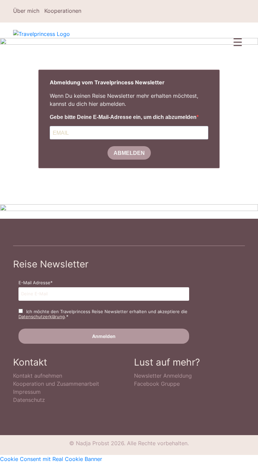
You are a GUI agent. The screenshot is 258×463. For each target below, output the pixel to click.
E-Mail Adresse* (35, 282)
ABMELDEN (129, 153)
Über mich (26, 10)
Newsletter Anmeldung (163, 375)
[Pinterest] (223, 11)
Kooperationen (62, 10)
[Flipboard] (232, 11)
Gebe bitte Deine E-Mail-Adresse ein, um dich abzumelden (123, 117)
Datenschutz (29, 399)
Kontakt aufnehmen (37, 375)
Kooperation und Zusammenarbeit (56, 383)
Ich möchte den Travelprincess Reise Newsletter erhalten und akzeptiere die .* (102, 314)
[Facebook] (203, 11)
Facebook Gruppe (157, 383)
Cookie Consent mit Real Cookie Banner (51, 459)
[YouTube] (242, 11)
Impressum (27, 391)
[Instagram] (213, 11)
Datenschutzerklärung (41, 316)
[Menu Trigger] (237, 42)
